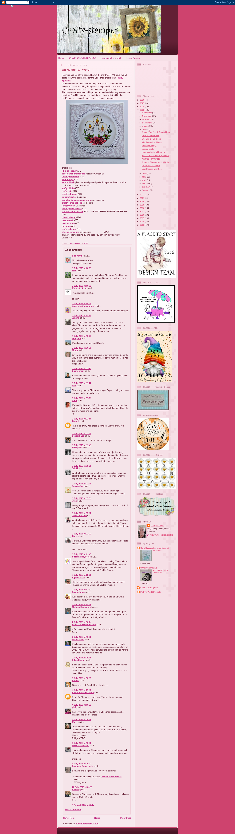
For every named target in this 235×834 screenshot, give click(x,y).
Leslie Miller (78, 639)
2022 (142, 195)
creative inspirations (72, 203)
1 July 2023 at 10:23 (81, 336)
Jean (74, 501)
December (147, 113)
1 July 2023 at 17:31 (81, 498)
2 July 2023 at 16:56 (81, 637)
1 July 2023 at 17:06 (81, 483)
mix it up (66, 226)
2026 (142, 100)
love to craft (68, 220)
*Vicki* (75, 468)
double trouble (69, 197)
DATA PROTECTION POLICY (82, 58)
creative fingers (69, 194)
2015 (142, 218)
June (144, 173)
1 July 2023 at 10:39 (81, 348)
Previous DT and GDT (111, 58)
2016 (142, 215)
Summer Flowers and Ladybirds (156, 162)
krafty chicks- (68, 188)
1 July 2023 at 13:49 (81, 445)
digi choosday (69, 171)
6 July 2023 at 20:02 (81, 764)
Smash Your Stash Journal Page (156, 132)
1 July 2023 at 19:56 (81, 513)
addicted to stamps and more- (76, 200)
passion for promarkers (73, 174)
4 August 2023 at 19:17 (83, 805)
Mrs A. (75, 350)
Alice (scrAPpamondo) (83, 306)
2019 (142, 205)
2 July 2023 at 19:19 (81, 657)
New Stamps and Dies (152, 169)
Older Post (125, 818)
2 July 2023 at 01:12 (81, 590)
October (146, 119)
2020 (142, 201)
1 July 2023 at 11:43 (81, 398)
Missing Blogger (149, 146)
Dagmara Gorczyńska (82, 766)
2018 (142, 208)
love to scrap (68, 223)
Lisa (74, 385)
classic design (69, 217)
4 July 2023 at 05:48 (81, 690)
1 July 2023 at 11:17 (81, 383)
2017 (142, 211)
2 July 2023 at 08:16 (81, 604)
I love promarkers (70, 176)
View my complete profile (161, 535)
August (145, 126)
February (146, 187)
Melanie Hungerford (82, 607)
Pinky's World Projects (150, 592)
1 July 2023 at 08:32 (81, 286)
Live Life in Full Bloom (151, 139)
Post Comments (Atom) (87, 823)
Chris (74, 400)
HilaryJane (77, 448)
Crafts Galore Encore (111, 776)
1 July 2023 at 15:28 (81, 466)
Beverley (76, 789)
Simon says (68, 179)
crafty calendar (69, 229)
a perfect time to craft (72, 211)
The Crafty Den (79, 515)
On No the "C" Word (151, 166)
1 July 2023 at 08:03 (81, 268)
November (147, 116)
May (144, 177)
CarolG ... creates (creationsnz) (154, 548)
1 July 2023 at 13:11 (81, 433)
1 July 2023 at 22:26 (81, 575)
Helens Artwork (133, 58)
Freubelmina (78, 592)
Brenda (75, 680)
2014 (142, 222)
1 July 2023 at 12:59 (81, 419)
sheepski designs (70, 232)
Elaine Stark (78, 371)
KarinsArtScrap (79, 288)
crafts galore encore (72, 208)
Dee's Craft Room (80, 745)
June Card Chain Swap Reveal (155, 155)
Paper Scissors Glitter (83, 692)
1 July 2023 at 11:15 (81, 368)
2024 (142, 107)
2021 (142, 198)
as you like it (68, 182)
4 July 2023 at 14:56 (81, 719)
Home (61, 58)
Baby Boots (158, 550)
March (145, 183)
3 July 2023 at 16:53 (81, 678)
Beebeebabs (78, 436)
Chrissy (76, 536)
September (147, 123)
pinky (75, 707)
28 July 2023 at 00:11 (82, 787)
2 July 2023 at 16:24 (81, 622)
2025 (142, 103)
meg (74, 270)
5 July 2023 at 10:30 (81, 743)
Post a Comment (73, 809)
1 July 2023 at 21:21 (81, 534)
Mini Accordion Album (152, 142)
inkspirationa (68, 206)
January (146, 190)
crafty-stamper (157, 525)
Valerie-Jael (77, 486)
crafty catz (67, 191)
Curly (74, 722)
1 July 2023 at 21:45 (81, 554)
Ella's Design (78, 660)
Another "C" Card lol (151, 159)
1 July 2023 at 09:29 (81, 315)
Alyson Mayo (78, 577)
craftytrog (77, 338)
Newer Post (68, 818)
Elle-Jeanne (78, 256)
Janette (75, 318)
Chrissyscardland (148, 568)
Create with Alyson (149, 588)
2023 (142, 110)
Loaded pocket (148, 149)
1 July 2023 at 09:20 (81, 303)
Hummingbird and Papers (153, 152)
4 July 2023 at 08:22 (81, 705)
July (144, 129)
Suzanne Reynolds (81, 557)
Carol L (75, 421)
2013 (142, 225)
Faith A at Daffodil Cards (84, 624)
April (144, 180)
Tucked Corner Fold (150, 135)
